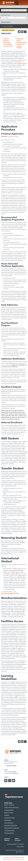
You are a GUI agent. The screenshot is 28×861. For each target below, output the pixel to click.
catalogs (8, 857)
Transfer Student (7, 44)
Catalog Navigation (8, 26)
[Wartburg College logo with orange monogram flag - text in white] (10, 2)
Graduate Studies (8, 810)
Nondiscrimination (21, 42)
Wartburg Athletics (9, 833)
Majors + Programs (9, 805)
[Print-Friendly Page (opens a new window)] (22, 31)
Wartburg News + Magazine (11, 828)
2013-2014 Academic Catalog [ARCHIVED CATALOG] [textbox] (13, 10)
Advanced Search (5, 22)
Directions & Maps (11, 765)
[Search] (26, 18)
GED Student (6, 42)
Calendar (6, 815)
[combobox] (14, 10)
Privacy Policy (20, 846)
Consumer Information (12, 844)
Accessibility (21, 844)
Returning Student (8, 46)
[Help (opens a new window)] (25, 31)
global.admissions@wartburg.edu (10, 593)
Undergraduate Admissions (11, 807)
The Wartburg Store (9, 830)
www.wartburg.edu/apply (16, 570)
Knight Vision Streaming (10, 825)
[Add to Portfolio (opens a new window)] (19, 31)
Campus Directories (9, 817)
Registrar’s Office (8, 812)
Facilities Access (21, 44)
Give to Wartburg (8, 822)
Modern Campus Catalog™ (17, 859)
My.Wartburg (7, 820)
